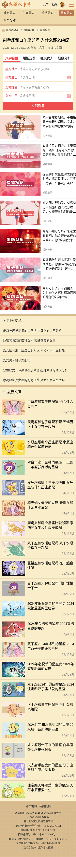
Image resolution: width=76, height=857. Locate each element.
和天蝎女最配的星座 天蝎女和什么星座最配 (50, 505)
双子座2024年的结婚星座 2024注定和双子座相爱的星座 (50, 686)
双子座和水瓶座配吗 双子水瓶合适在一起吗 (50, 545)
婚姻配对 (47, 13)
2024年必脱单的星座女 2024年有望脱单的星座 (50, 666)
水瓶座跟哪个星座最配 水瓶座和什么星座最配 (50, 444)
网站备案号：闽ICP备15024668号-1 (38, 834)
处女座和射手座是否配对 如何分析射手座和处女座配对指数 (35, 352)
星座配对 (66, 13)
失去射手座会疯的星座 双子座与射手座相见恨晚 (50, 767)
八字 (46, 4)
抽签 (55, 4)
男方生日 (11, 77)
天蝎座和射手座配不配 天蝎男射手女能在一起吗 (50, 424)
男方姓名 (11, 69)
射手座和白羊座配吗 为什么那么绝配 (50, 707)
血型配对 (9, 20)
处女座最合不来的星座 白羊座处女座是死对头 (50, 747)
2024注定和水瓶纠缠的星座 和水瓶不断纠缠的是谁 (50, 727)
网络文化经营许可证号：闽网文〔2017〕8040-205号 (38, 839)
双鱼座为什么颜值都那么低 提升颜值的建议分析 (35, 370)
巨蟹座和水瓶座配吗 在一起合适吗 (50, 565)
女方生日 (11, 95)
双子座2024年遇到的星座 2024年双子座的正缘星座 (50, 646)
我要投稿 (45, 806)
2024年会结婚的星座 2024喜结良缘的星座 (50, 626)
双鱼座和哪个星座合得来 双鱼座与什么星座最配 (50, 485)
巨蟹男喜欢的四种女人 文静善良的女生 (29, 340)
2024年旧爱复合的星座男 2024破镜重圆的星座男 (50, 606)
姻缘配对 (29, 30)
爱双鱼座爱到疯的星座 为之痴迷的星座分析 (32, 330)
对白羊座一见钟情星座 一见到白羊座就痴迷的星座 (50, 465)
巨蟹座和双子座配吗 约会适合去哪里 (50, 404)
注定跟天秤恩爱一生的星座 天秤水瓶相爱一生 (50, 787)
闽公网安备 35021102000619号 (38, 830)
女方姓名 (11, 87)
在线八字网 (12, 30)
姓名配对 (9, 13)
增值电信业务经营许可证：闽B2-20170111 (38, 825)
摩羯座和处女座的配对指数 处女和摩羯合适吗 (34, 380)
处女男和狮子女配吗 (16, 360)
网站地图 (31, 806)
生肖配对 (28, 13)
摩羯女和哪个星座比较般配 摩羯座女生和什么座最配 (50, 525)
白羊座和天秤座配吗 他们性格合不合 (50, 585)
